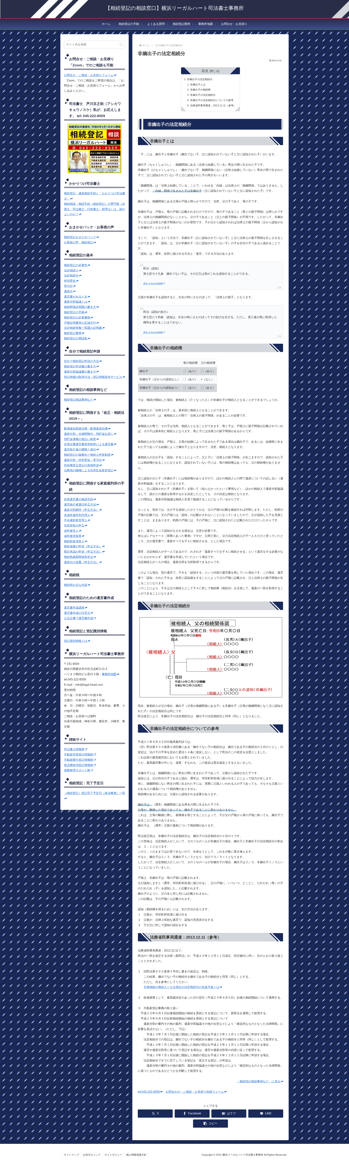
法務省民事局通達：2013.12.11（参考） (213, 105)
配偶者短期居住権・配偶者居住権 (86, 428)
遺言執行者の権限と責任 (80, 449)
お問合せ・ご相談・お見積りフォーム (88, 75)
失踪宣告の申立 (74, 525)
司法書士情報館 (74, 749)
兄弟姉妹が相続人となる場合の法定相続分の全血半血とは (181, 987)
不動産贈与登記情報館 (78, 759)
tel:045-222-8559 (149, 1091)
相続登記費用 (72, 333)
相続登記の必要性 (75, 265)
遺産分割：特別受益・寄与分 (83, 460)
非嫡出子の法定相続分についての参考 (211, 100)
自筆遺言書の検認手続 (78, 499)
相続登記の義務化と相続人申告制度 (87, 454)
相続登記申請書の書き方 (80, 366)
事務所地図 (109, 674)
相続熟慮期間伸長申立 (78, 556)
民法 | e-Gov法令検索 (153, 283)
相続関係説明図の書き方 (80, 306)
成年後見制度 (72, 536)
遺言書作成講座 (74, 607)
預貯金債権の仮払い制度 (80, 439)
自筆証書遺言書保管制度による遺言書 (88, 444)
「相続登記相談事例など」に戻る (258, 1081)
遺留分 (68, 291)
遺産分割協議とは (75, 301)
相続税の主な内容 (75, 584)
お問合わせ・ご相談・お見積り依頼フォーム (195, 1091)
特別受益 (70, 280)
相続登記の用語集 (75, 338)
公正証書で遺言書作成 (78, 618)
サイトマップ (71, 1154)
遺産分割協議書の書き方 (80, 371)
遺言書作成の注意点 (77, 612)
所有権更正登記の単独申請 (81, 465)
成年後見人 (71, 530)
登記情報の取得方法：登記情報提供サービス (93, 376)
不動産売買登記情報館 (78, 754)
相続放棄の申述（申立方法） (83, 546)
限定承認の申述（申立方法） (83, 551)
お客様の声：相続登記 (78, 242)
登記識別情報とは (75, 640)
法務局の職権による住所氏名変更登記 (88, 470)
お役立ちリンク (92, 1154)
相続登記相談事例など (78, 399)
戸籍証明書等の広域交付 (80, 322)
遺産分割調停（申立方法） (81, 509)
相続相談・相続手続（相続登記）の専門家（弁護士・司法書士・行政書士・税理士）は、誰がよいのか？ (94, 209)
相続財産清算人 (74, 541)
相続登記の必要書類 (77, 317)
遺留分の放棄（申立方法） (81, 562)
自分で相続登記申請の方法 (81, 361)
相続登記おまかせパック (80, 237)
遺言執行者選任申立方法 (80, 504)
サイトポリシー (113, 1154)
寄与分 (68, 286)
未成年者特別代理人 (77, 515)
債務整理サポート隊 (77, 770)
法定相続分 (71, 275)
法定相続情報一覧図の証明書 (83, 327)
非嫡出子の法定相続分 (199, 79)
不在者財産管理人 (75, 520)
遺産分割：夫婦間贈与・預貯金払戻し (88, 433)
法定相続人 (71, 270)
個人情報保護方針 (136, 1154)
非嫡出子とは (197, 84)
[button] (210, 1123)
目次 (205, 71)
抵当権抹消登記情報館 (78, 765)
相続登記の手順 (74, 312)
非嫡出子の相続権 (200, 89)
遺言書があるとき (75, 296)
